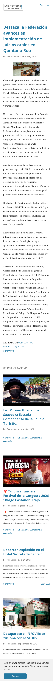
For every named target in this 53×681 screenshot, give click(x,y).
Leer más (7, 441)
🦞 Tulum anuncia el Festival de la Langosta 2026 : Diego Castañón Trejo (26, 495)
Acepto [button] (15, 676)
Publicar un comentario (30, 437)
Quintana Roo (26, 342)
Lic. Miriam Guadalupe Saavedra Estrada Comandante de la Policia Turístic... (23, 417)
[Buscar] (41, 5)
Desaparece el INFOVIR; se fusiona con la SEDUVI (24, 635)
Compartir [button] (8, 351)
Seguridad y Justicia (13, 346)
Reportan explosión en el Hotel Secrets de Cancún (23, 551)
